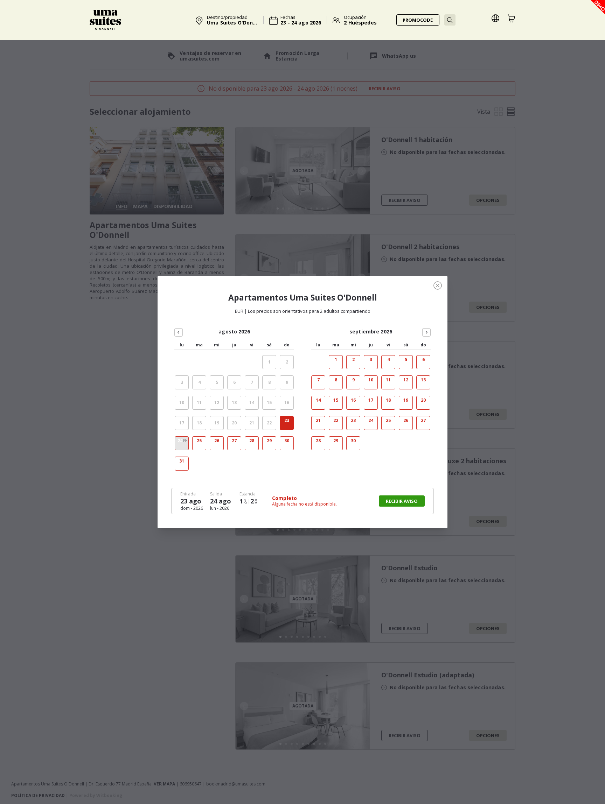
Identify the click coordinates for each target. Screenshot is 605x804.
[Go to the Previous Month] (178, 332)
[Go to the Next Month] (426, 332)
